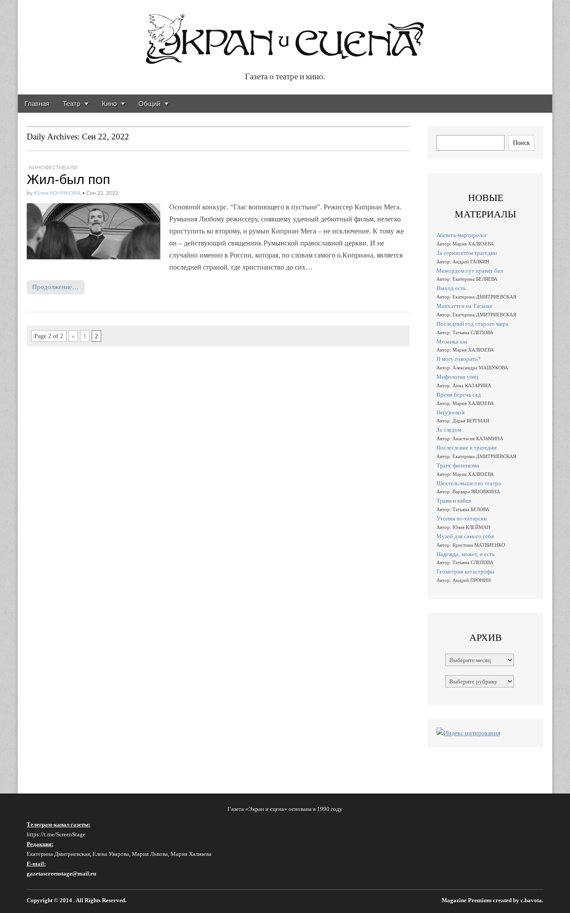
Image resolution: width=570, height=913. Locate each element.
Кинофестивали (53, 167)
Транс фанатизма (457, 465)
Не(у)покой (450, 412)
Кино (109, 103)
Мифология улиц (457, 376)
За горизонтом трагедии (466, 253)
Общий (149, 103)
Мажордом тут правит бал (469, 270)
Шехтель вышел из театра (468, 483)
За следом (448, 429)
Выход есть (451, 288)
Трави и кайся (453, 500)
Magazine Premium (467, 900)
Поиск (521, 142)
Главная (36, 103)
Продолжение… (55, 287)
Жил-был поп (68, 179)
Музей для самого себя (465, 536)
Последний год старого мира (472, 323)
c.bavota (531, 900)
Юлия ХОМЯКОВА (57, 193)
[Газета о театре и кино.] (285, 34)
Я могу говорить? (458, 359)
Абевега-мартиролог (461, 235)
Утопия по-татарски (461, 518)
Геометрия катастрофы (465, 571)
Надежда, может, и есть (465, 554)
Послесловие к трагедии (466, 447)
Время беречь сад (458, 394)
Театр (71, 103)
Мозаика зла (451, 341)
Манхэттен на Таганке (464, 306)
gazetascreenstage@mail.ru (61, 873)
